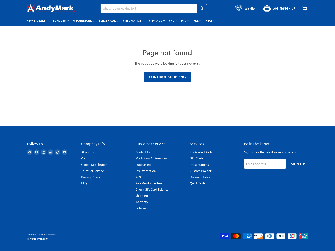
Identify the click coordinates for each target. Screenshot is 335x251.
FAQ (84, 183)
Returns (141, 208)
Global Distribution (94, 164)
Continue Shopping (167, 76)
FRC (172, 20)
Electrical (108, 20)
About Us (87, 152)
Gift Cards (197, 158)
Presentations (199, 164)
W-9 (138, 177)
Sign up (298, 163)
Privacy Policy (90, 177)
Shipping (142, 195)
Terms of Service (92, 171)
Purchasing (143, 164)
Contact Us (143, 152)
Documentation (200, 177)
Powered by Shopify (37, 238)
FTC (184, 20)
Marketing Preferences (151, 158)
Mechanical (82, 20)
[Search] (201, 8)
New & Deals (36, 20)
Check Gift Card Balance (152, 189)
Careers (86, 158)
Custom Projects (201, 171)
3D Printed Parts (201, 152)
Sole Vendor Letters (149, 183)
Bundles (59, 20)
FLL (196, 20)
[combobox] (148, 8)
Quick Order (198, 183)
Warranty (142, 202)
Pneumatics (132, 20)
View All (155, 20)
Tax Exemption (146, 171)
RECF (209, 20)
